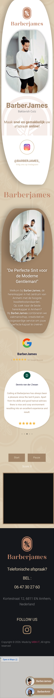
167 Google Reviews (35, 360)
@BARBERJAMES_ (27, 161)
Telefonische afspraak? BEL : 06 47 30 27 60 (27, 578)
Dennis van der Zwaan (27, 384)
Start (16, 457)
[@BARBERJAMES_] (27, 147)
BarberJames (27, 354)
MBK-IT (36, 642)
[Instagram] (27, 630)
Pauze (36, 457)
